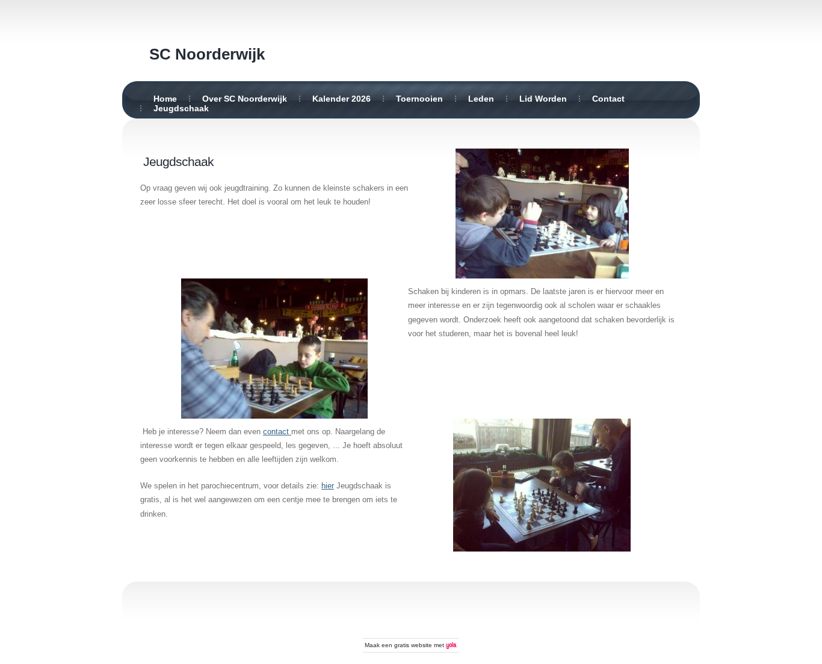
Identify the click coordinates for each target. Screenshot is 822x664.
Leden (481, 98)
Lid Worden (543, 98)
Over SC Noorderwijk (244, 98)
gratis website (413, 645)
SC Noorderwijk (207, 54)
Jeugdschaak (181, 108)
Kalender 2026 (341, 98)
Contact (608, 98)
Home (165, 98)
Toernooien (419, 98)
